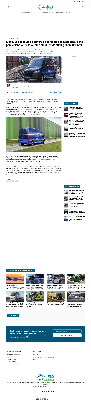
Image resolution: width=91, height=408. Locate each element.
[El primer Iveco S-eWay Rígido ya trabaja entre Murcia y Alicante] (56, 296)
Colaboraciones (39, 369)
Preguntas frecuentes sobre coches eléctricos (18, 364)
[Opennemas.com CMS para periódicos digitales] (45, 400)
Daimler (59, 107)
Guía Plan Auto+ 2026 (38, 354)
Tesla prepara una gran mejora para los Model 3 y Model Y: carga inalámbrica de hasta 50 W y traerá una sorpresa (77, 212)
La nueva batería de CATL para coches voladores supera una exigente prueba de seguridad (30, 51)
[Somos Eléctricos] (45, 7)
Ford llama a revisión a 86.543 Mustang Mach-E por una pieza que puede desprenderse (77, 135)
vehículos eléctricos (42, 107)
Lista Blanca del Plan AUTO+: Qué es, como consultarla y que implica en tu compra (76, 192)
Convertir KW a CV (11, 356)
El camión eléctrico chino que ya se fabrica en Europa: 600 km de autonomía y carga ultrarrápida (15, 304)
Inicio (7, 38)
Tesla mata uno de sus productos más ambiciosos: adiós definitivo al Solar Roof (76, 108)
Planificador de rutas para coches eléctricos (43, 357)
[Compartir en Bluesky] (23, 92)
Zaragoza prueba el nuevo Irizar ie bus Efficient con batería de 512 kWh (35, 304)
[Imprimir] (14, 92)
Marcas (9, 357)
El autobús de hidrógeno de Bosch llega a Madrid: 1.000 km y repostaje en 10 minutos (76, 287)
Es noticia (9, 1)
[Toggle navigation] (8, 7)
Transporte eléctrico (10, 181)
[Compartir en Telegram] (26, 92)
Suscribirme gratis (67, 335)
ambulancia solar (51, 1)
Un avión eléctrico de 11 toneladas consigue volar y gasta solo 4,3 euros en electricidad (29, 49)
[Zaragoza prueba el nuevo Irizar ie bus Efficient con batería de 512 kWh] (35, 296)
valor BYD (23, 1)
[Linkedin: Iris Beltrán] (18, 85)
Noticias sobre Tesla (11, 359)
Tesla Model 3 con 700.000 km (39, 1)
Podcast (35, 359)
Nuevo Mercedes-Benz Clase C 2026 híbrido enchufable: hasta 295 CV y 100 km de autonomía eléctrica (76, 122)
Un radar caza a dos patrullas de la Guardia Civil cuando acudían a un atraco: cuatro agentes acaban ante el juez (76, 199)
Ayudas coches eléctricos (13, 363)
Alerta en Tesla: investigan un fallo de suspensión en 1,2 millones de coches (76, 205)
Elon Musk (17, 181)
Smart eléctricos (24, 158)
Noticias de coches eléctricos (14, 354)
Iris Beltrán (14, 84)
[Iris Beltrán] (8, 85)
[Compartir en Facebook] (17, 92)
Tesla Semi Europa (16, 1)
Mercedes (33, 158)
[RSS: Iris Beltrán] (19, 85)
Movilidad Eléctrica (14, 38)
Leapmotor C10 (29, 1)
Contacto (32, 369)
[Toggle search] (82, 7)
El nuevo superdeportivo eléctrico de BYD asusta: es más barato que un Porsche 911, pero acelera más (76, 115)
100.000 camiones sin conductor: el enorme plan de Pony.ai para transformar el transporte (30, 53)
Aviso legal (46, 369)
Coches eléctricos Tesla (12, 361)
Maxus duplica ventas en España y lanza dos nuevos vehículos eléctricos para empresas (76, 304)
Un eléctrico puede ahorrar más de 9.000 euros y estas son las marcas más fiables (76, 128)
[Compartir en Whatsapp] (31, 92)
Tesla (12, 156)
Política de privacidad (56, 369)
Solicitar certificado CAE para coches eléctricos (44, 356)
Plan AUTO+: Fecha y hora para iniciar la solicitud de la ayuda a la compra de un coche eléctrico (77, 219)
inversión (28, 109)
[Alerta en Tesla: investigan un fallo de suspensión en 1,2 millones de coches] (66, 205)
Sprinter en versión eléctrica (51, 172)
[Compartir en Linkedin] (29, 92)
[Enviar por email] (11, 92)
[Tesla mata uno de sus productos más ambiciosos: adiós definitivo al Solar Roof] (66, 108)
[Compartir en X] (20, 92)
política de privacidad (67, 338)
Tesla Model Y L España (61, 1)
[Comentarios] (8, 92)
